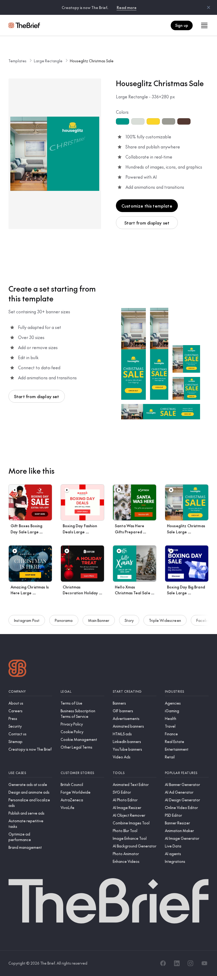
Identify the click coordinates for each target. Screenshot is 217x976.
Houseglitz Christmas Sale (92, 60)
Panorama (64, 620)
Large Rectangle (48, 60)
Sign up (181, 25)
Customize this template (146, 206)
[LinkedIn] (177, 963)
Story (129, 620)
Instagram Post (26, 620)
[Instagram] (190, 963)
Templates (17, 60)
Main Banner (99, 620)
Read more (127, 7)
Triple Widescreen (165, 620)
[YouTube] (204, 963)
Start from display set (147, 223)
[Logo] (17, 669)
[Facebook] (163, 963)
